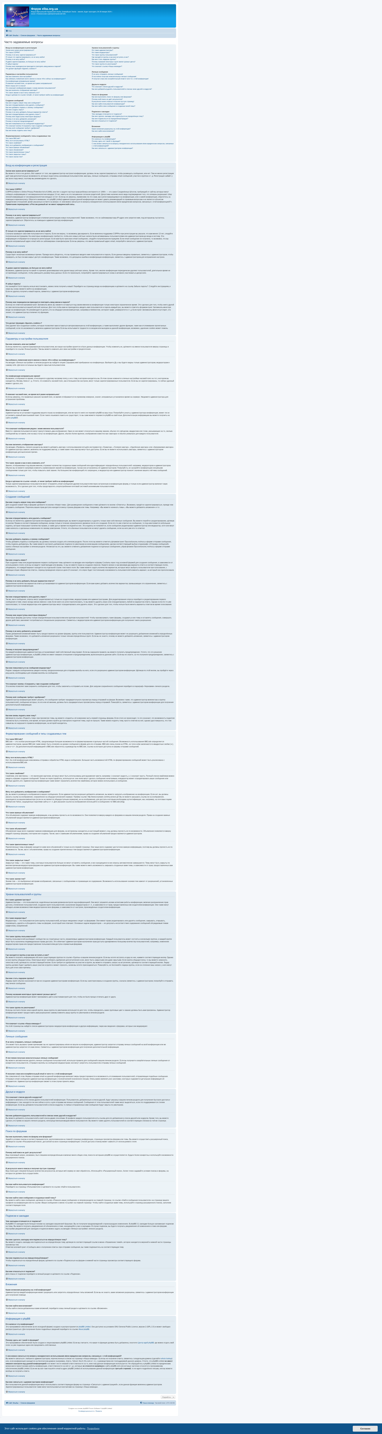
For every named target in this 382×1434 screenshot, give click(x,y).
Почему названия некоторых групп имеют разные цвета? (113, 62)
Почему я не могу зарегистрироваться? (21, 55)
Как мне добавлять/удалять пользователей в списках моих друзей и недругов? (122, 89)
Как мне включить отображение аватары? (21, 90)
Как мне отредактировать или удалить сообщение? (25, 105)
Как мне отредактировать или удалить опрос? (23, 114)
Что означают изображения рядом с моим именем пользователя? (31, 88)
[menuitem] (9, 31)
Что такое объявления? (14, 150)
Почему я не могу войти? (15, 59)
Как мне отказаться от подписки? (104, 121)
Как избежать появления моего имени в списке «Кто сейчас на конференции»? (36, 79)
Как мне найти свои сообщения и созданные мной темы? (113, 106)
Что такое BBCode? (13, 138)
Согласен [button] (365, 1428)
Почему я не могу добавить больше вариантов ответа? (27, 112)
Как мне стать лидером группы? (104, 59)
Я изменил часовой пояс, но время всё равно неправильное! (29, 83)
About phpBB (83, 1329)
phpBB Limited (85, 1327)
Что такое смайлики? (14, 143)
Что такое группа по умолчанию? (104, 64)
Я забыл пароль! (12, 64)
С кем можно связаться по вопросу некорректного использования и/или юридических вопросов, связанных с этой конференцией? (133, 145)
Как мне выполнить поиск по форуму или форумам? (112, 97)
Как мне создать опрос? (15, 110)
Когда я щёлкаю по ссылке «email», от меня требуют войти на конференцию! (35, 95)
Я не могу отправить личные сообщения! (107, 74)
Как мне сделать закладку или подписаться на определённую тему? (118, 116)
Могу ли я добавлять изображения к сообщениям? (25, 145)
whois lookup (166, 1359)
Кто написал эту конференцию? (104, 139)
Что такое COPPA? (13, 52)
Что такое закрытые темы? (16, 154)
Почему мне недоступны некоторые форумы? (23, 116)
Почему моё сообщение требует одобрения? (23, 128)
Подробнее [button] (93, 1428)
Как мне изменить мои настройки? (19, 76)
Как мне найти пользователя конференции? (108, 104)
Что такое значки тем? (14, 157)
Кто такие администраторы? (102, 50)
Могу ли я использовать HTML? (18, 140)
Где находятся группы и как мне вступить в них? (110, 57)
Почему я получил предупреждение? (20, 121)
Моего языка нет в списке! (16, 86)
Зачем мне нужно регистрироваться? (20, 50)
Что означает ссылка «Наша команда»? (107, 66)
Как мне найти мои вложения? (103, 131)
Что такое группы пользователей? (105, 55)
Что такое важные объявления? (18, 147)
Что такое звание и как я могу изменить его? (23, 93)
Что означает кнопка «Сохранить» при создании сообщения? (29, 126)
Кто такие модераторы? (101, 52)
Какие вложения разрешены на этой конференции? (111, 129)
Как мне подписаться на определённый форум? (110, 119)
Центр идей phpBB (146, 1343)
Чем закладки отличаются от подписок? (107, 114)
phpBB (14, 418)
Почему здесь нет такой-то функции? (106, 141)
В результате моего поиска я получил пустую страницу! (113, 101)
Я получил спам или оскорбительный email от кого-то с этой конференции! (120, 79)
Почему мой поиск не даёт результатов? (107, 99)
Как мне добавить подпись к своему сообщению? (24, 107)
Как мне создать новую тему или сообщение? (23, 103)
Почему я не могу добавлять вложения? (21, 119)
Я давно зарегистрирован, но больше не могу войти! (26, 62)
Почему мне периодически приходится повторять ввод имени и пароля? (33, 66)
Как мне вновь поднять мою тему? (19, 130)
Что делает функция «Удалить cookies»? (21, 68)
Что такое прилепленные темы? (18, 152)
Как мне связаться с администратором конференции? (112, 148)
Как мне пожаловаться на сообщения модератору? (25, 123)
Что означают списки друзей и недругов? (107, 87)
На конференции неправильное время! (20, 81)
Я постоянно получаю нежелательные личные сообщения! (114, 76)
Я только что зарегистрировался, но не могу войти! (25, 57)
